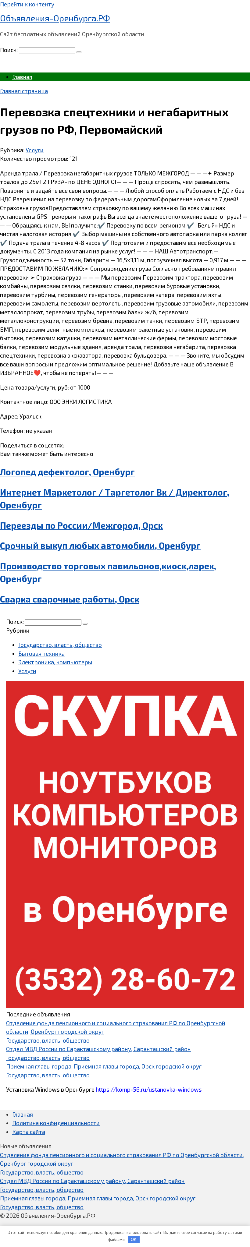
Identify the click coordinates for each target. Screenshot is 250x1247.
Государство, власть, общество (60, 644)
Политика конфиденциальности (56, 1122)
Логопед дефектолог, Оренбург (67, 472)
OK (134, 1239)
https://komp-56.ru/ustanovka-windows (149, 1089)
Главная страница (24, 90)
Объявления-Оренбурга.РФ (55, 18)
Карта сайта (28, 1131)
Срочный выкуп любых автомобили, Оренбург (100, 545)
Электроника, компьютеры (55, 662)
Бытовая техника (41, 653)
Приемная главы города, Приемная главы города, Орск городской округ (104, 1066)
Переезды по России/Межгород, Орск (81, 525)
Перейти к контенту (27, 4)
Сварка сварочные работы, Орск (69, 599)
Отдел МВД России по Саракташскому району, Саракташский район (98, 1048)
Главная (22, 76)
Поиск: (9, 49)
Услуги (35, 150)
